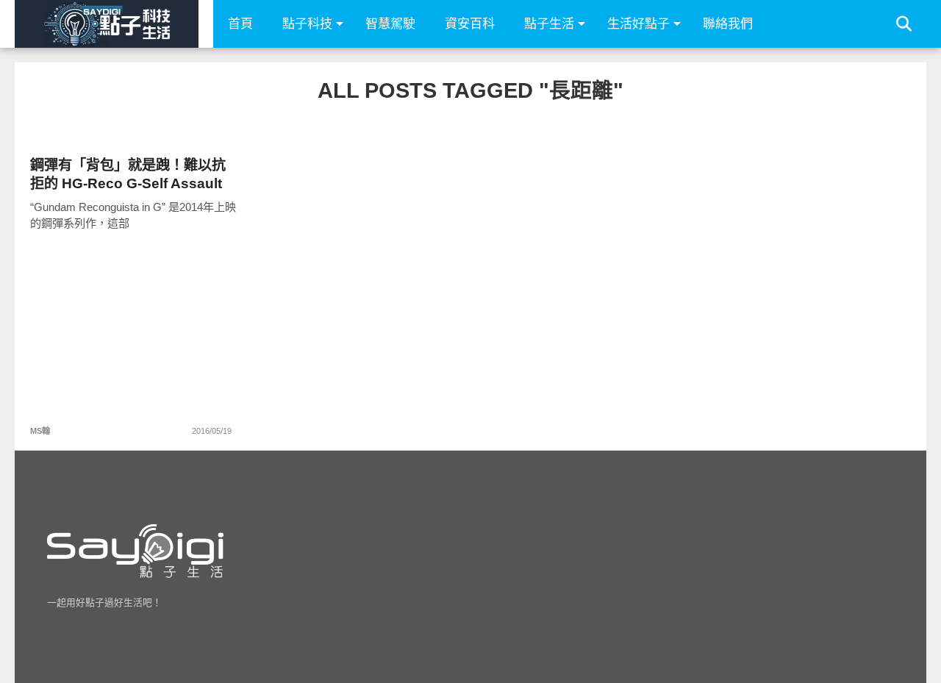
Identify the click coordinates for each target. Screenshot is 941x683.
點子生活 (549, 24)
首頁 (240, 24)
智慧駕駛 (390, 24)
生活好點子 (638, 24)
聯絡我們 (728, 24)
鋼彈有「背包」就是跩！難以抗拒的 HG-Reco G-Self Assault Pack (128, 174)
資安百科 (470, 24)
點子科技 (307, 24)
